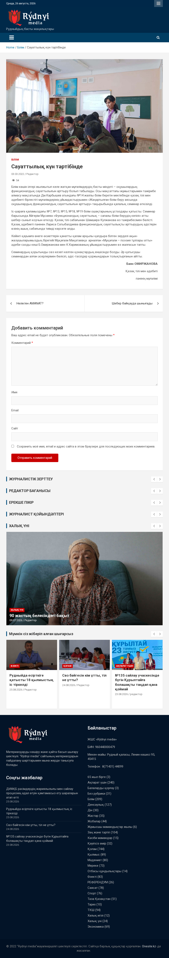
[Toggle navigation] (11, 37)
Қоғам (15, 666)
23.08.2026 (68, 694)
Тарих (92, 904)
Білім (15, 159)
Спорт (92, 893)
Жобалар (94, 821)
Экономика (96, 926)
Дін (90, 810)
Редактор (32, 174)
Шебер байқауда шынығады (132, 303)
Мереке (93, 865)
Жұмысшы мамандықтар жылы (110, 827)
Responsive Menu (158, 3)
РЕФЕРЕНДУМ (98, 882)
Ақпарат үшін (71, 666)
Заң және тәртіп (99, 832)
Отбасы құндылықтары (104, 871)
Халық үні (17, 610)
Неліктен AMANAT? (29, 303)
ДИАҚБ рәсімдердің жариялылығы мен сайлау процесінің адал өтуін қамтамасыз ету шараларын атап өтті (42, 793)
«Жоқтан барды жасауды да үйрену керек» (52, 615)
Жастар (93, 816)
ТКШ (91, 910)
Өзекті (92, 877)
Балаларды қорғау (101, 788)
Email (15, 410)
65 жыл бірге (97, 777)
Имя (14, 392)
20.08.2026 (121, 703)
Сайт (14, 428)
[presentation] (154, 479)
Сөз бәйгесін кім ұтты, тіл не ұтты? (30, 825)
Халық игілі (95, 915)
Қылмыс (94, 854)
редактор (83, 694)
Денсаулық (96, 805)
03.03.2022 (17, 174)
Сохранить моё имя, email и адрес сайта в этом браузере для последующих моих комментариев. (86, 446)
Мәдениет (95, 860)
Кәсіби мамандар (100, 838)
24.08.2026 (15, 685)
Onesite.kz (149, 946)
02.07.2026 (15, 620)
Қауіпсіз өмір (97, 843)
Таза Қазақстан (99, 899)
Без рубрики (96, 793)
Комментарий (22, 343)
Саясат (93, 888)
